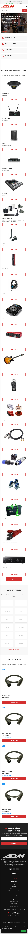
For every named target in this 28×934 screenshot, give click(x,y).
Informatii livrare (14, 888)
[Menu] (26, 6)
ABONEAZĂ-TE (14, 843)
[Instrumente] (14, 360)
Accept (23, 930)
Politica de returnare (14, 892)
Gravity (7, 643)
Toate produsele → (14, 579)
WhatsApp (20, 3)
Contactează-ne (14, 901)
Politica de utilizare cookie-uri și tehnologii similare (14, 895)
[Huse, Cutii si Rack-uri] (14, 510)
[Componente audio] (14, 410)
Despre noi (14, 886)
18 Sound (7, 603)
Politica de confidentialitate (14, 890)
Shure (21, 643)
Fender (21, 635)
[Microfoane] (14, 110)
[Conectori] (14, 460)
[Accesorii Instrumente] (14, 535)
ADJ (21, 611)
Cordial (7, 627)
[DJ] (14, 310)
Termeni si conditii (14, 897)
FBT (7, 635)
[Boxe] (14, 135)
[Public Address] (14, 210)
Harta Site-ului (14, 903)
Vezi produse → (14, 99)
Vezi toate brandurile (13, 649)
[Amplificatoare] (14, 160)
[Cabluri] (14, 435)
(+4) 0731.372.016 (11, 3)
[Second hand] (14, 560)
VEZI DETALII (14, 702)
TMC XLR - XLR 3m (7, 809)
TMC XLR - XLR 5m (7, 695)
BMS (20, 619)
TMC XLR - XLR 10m (7, 771)
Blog (14, 884)
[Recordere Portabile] (14, 385)
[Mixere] (14, 185)
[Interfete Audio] (14, 335)
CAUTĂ (24, 10)
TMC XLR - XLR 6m (7, 733)
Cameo (21, 603)
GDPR (14, 899)
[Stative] (14, 235)
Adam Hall (7, 611)
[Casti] (14, 285)
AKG (7, 619)
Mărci (14, 876)
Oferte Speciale (14, 878)
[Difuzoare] (14, 85)
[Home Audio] (14, 260)
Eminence (21, 627)
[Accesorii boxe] (14, 485)
